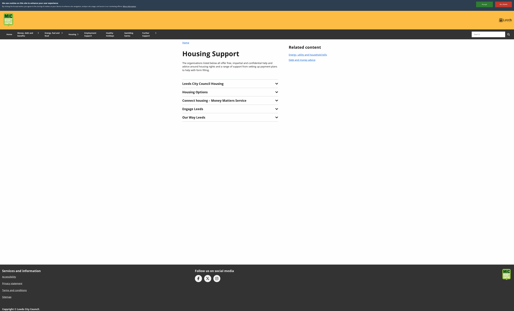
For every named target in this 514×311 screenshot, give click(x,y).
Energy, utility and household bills (308, 54)
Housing (72, 34)
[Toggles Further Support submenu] (155, 33)
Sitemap (6, 297)
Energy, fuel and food (52, 34)
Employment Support (90, 34)
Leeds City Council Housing (203, 83)
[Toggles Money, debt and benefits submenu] (38, 33)
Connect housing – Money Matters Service (214, 100)
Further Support (146, 34)
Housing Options (195, 92)
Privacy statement (12, 283)
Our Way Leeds (193, 117)
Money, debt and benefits (25, 34)
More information (129, 6)
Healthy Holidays (110, 34)
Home (9, 34)
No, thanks (503, 4)
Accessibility (9, 276)
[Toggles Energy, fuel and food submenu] (61, 33)
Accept (484, 4)
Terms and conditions (14, 290)
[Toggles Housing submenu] (77, 34)
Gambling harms (128, 34)
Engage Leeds (192, 109)
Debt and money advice (302, 60)
